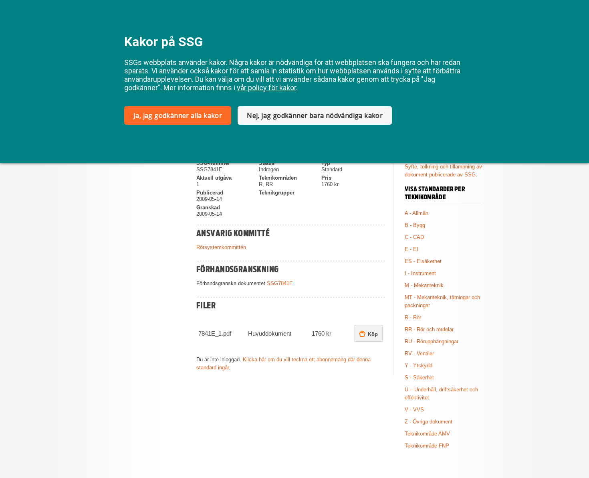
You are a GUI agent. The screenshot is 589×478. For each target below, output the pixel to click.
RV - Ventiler (419, 353)
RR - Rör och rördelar (429, 329)
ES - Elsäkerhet (423, 261)
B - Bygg (415, 225)
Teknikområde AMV (427, 434)
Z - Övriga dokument (428, 422)
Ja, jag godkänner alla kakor (177, 115)
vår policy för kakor (266, 87)
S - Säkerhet (419, 378)
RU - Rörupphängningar (431, 341)
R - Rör (413, 317)
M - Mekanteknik (424, 285)
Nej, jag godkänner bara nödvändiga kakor (315, 115)
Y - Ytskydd (418, 366)
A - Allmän (416, 213)
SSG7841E (280, 283)
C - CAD (414, 237)
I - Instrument (420, 273)
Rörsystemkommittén (221, 247)
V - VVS (414, 410)
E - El (411, 249)
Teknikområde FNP (427, 446)
